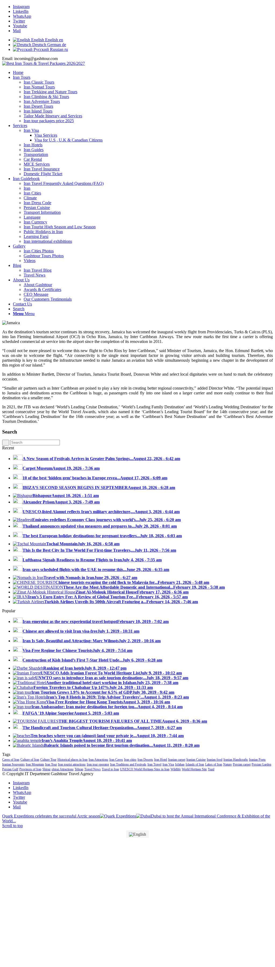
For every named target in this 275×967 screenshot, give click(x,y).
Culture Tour (48, 759)
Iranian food (214, 759)
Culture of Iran (29, 759)
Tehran (79, 769)
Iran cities (130, 759)
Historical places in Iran (72, 759)
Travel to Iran (110, 769)
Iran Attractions (98, 759)
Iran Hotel (160, 759)
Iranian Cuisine (196, 759)
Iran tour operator (98, 764)
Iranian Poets (257, 759)
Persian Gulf (10, 769)
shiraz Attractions (63, 769)
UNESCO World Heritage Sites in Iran (144, 769)
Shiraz (46, 769)
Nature (227, 764)
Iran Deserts (145, 759)
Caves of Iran (10, 759)
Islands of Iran (195, 764)
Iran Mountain (35, 764)
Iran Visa (168, 764)
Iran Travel (154, 764)
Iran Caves (116, 759)
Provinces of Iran (30, 769)
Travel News (92, 769)
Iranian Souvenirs (13, 764)
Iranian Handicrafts (235, 759)
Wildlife (176, 769)
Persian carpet (242, 764)
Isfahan (179, 764)
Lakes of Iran (213, 764)
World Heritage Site (194, 769)
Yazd (211, 769)
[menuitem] (143, 72)
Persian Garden (261, 764)
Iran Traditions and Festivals (128, 764)
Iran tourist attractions (72, 764)
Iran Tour (51, 764)
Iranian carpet (176, 759)
